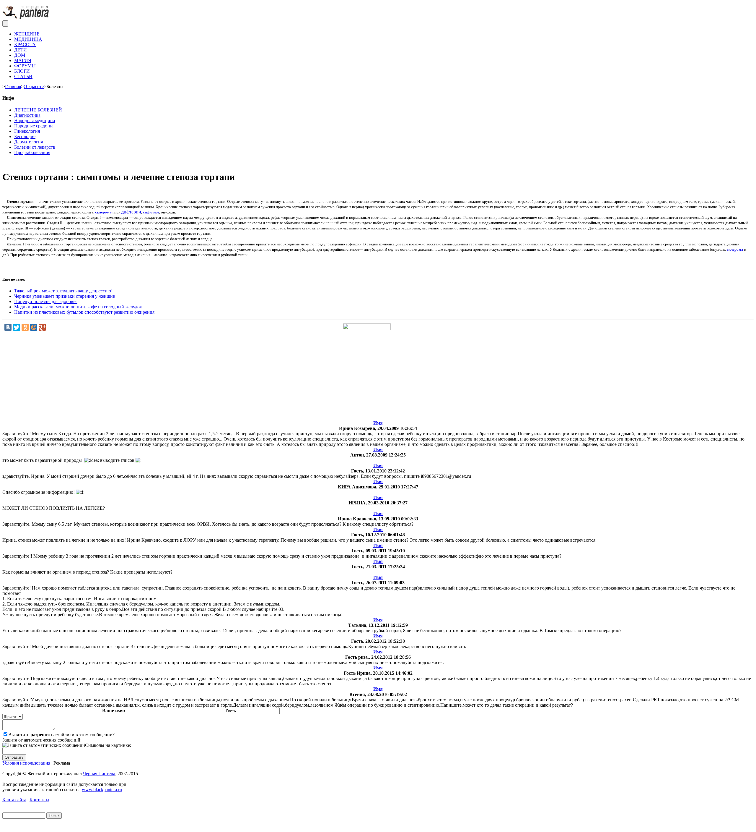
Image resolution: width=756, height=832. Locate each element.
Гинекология (27, 131)
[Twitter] (16, 327)
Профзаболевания (32, 152)
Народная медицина (34, 120)
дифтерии (131, 211)
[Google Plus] (42, 327)
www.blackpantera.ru (102, 789)
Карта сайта (14, 799)
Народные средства (33, 125)
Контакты (39, 799)
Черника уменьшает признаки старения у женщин (64, 296)
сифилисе (151, 212)
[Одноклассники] (25, 327)
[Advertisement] (378, 379)
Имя (378, 422)
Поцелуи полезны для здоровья (45, 301)
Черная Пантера (99, 773)
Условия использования (26, 762)
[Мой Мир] (33, 327)
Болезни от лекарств (34, 147)
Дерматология (28, 141)
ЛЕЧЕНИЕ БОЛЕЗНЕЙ (38, 109)
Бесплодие (24, 136)
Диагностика (27, 115)
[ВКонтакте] (8, 327)
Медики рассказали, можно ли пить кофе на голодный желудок (78, 306)
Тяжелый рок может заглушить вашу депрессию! (63, 290)
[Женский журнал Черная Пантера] (26, 17)
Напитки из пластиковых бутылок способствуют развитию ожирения (84, 312)
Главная (13, 86)
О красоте (34, 86)
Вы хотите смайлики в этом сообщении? (61, 734)
